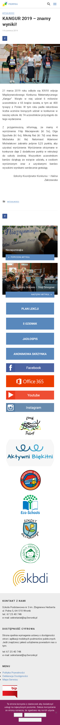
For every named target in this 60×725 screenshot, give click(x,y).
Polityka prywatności (30, 719)
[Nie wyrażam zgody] (56, 712)
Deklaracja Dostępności (15, 676)
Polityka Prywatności (13, 672)
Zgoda (18, 715)
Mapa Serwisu (10, 679)
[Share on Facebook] (4, 38)
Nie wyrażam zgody (35, 715)
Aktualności (8, 13)
